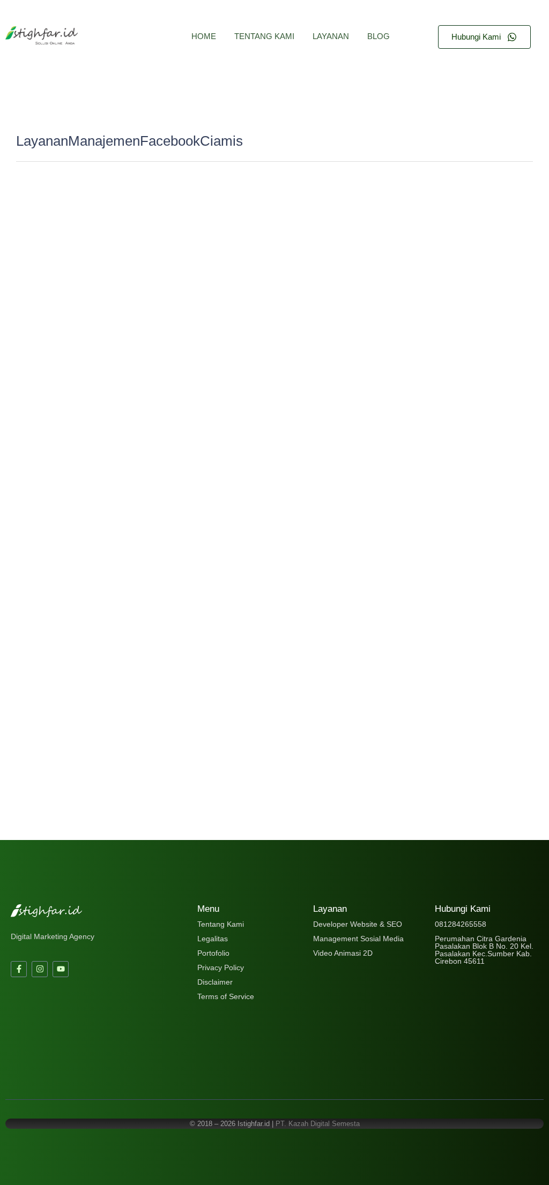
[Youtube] (61, 969)
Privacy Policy (220, 967)
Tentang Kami (264, 36)
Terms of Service (225, 996)
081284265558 (460, 924)
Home (203, 36)
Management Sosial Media (358, 938)
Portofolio (213, 953)
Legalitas (212, 938)
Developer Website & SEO (357, 924)
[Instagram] (40, 969)
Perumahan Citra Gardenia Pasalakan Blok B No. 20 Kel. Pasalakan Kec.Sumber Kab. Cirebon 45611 (484, 949)
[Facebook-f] (19, 969)
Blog (378, 36)
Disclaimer (215, 982)
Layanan (331, 36)
